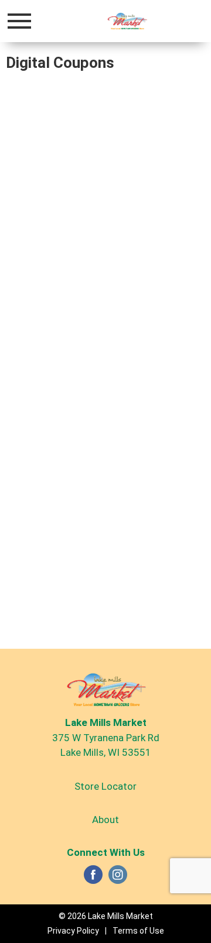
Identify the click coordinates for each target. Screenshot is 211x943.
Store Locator (105, 786)
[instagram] (117, 878)
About (105, 819)
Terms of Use (138, 930)
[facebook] (93, 878)
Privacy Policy (73, 930)
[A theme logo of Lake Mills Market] (127, 21)
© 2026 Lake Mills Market (106, 916)
